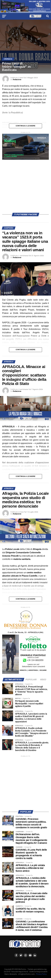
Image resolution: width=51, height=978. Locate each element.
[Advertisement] (25, 185)
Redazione (17, 80)
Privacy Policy (41, 974)
